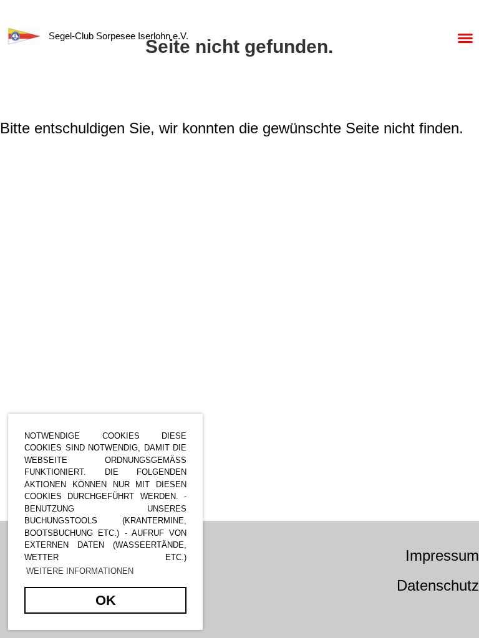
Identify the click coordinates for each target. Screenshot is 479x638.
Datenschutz (438, 585)
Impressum (442, 555)
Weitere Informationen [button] (79, 571)
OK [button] (105, 600)
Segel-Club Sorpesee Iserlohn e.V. (118, 35)
